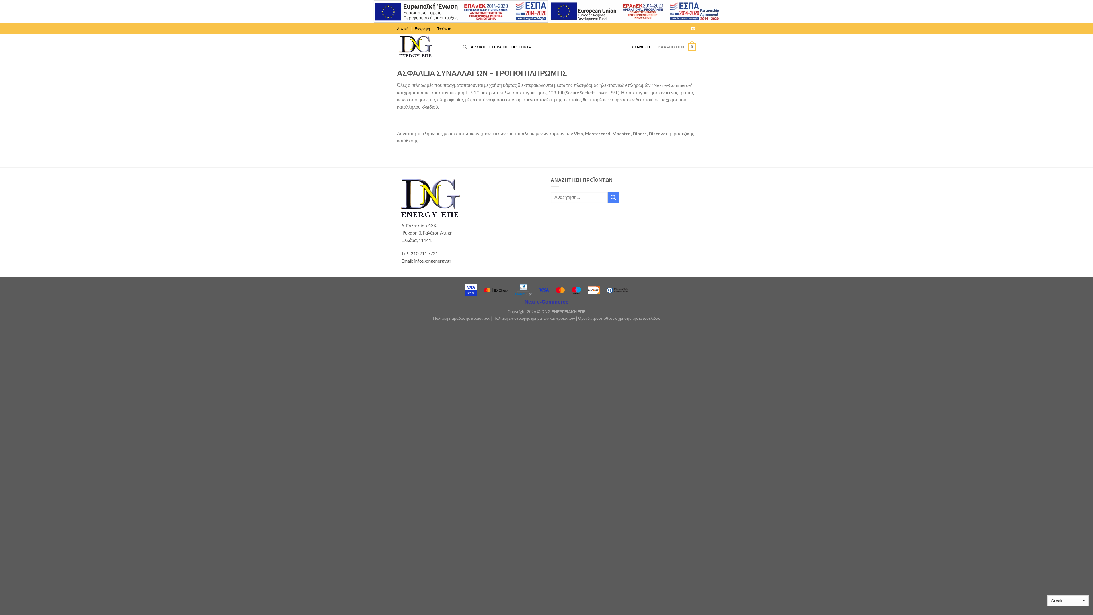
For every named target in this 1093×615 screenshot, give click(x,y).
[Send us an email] (693, 29)
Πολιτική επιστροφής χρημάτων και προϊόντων (534, 318)
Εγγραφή (422, 28)
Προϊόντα (443, 28)
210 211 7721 (424, 253)
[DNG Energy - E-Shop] (425, 47)
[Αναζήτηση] (465, 47)
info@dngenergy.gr (432, 260)
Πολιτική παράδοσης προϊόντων (461, 318)
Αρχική (402, 28)
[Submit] (613, 197)
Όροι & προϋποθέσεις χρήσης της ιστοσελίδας (619, 318)
